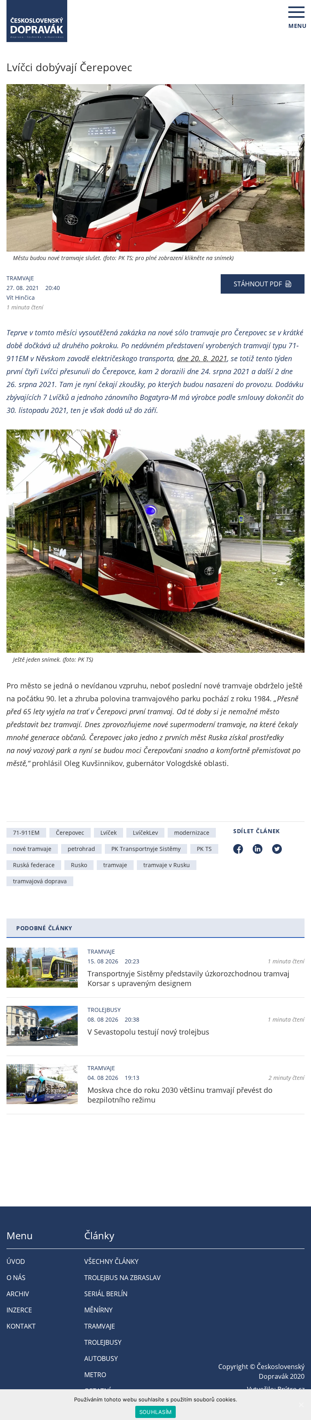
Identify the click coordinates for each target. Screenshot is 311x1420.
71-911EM (26, 832)
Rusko (79, 865)
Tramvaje (20, 278)
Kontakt (21, 1326)
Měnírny (98, 1310)
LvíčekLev (145, 832)
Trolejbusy (104, 1010)
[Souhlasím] (301, 1405)
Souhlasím (155, 1412)
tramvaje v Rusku (166, 865)
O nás (16, 1277)
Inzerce (19, 1310)
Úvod (15, 1261)
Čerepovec (70, 832)
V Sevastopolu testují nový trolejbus (148, 1032)
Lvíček (108, 832)
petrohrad (81, 849)
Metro (95, 1374)
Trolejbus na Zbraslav (122, 1277)
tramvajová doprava (40, 881)
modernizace (191, 832)
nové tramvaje (32, 849)
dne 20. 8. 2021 (202, 358)
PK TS (204, 849)
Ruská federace (34, 865)
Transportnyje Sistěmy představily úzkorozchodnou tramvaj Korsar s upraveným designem (188, 978)
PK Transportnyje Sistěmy (146, 849)
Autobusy (101, 1358)
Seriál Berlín (106, 1293)
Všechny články (111, 1261)
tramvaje (115, 865)
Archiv (17, 1293)
